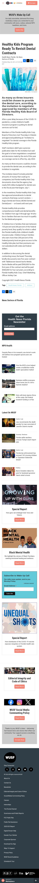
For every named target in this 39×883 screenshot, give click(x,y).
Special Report (19, 509)
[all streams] (36, 880)
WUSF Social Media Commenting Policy (20, 711)
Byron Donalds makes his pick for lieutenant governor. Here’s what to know (25, 473)
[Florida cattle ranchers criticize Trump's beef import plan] (8, 438)
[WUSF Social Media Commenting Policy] (19, 702)
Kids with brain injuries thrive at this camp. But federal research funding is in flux (26, 397)
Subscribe (19, 30)
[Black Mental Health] (19, 538)
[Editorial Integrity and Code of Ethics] (19, 670)
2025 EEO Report (9, 826)
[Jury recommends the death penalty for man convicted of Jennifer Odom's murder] (8, 422)
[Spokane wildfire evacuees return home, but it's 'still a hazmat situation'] (8, 383)
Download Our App (10, 844)
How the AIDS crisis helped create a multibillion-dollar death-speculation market (25, 367)
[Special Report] (19, 495)
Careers (6, 800)
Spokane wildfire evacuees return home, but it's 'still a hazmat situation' (25, 382)
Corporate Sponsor (10, 839)
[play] (3, 880)
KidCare (29, 285)
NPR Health (7, 345)
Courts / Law (19, 419)
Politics (18, 468)
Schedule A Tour (9, 861)
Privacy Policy (8, 852)
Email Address (10, 586)
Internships (7, 804)
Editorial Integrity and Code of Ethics (19, 680)
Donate (32, 3)
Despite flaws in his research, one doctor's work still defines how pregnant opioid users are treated (19, 354)
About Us (7, 778)
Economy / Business (21, 434)
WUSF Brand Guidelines (11, 857)
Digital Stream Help (10, 831)
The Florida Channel (10, 809)
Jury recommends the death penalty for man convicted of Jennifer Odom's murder (26, 424)
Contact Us (7, 783)
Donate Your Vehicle (10, 835)
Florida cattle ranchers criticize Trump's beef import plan (26, 440)
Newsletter (7, 787)
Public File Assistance (11, 822)
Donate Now (19, 740)
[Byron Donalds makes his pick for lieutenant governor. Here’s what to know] (8, 471)
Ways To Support (9, 848)
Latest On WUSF (9, 412)
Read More (19, 520)
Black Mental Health (19, 552)
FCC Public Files (9, 818)
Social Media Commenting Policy (14, 796)
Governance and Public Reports (14, 813)
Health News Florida (15, 285)
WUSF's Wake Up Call (19, 14)
